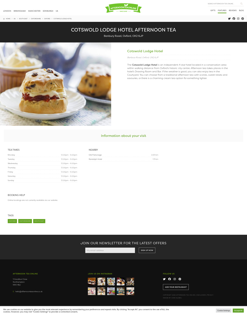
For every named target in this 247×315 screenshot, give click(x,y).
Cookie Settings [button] (223, 310)
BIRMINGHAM (20, 11)
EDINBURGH (48, 11)
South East (39, 221)
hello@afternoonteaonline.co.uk (28, 291)
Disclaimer (201, 295)
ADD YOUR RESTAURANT (176, 287)
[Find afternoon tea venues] (241, 3)
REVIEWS (233, 10)
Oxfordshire (25, 221)
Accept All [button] (238, 310)
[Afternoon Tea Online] (123, 7)
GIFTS (212, 10)
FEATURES (222, 10)
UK (57, 11)
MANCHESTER (34, 11)
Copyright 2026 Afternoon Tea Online (179, 295)
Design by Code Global (172, 298)
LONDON (7, 11)
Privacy (210, 295)
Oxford (12, 221)
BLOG (241, 10)
